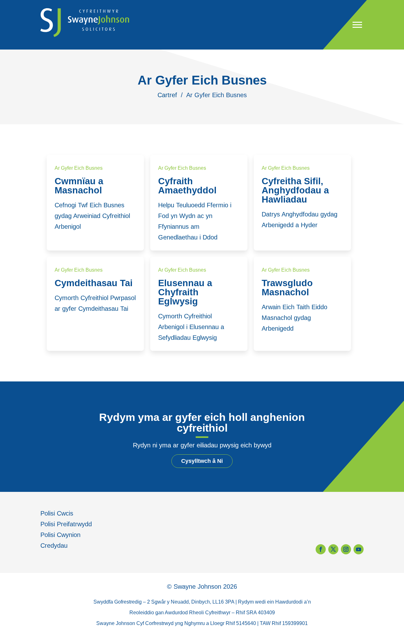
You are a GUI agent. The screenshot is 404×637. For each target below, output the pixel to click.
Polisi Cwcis (56, 513)
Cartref (167, 94)
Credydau (54, 545)
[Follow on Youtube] (359, 549)
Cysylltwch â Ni (202, 461)
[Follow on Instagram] (346, 549)
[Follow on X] (333, 549)
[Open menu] (357, 24)
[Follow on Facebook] (321, 549)
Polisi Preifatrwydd (66, 524)
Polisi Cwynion (60, 534)
